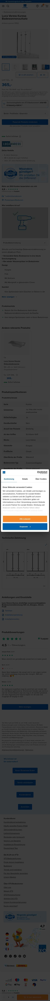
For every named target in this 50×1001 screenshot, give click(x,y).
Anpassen (24, 526)
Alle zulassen (25, 519)
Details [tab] (25, 479)
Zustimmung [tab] (9, 479)
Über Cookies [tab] (41, 479)
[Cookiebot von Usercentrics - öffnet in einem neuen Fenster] (37, 472)
